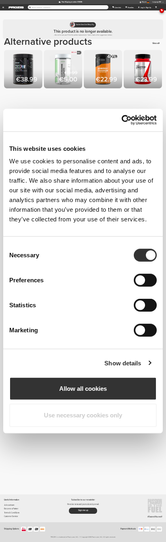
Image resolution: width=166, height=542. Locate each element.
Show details (122, 362)
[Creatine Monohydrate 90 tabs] (144, 70)
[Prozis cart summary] (156, 7)
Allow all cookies (83, 388)
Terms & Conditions (11, 513)
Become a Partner (11, 509)
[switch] (145, 280)
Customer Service (11, 516)
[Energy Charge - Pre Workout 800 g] (104, 70)
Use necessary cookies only (83, 414)
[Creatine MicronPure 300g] (24, 70)
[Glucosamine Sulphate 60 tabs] (64, 70)
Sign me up (83, 510)
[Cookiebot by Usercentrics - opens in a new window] (121, 120)
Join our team (9, 505)
